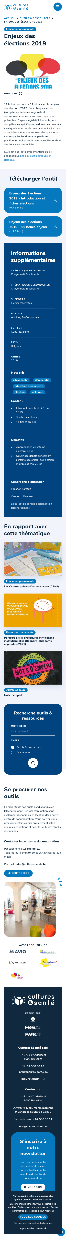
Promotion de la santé (20, 632)
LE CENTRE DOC (18, 873)
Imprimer (10, 94)
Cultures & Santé (33, 999)
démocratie (42, 380)
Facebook (44, 1079)
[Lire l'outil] (33, 559)
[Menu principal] (57, 7)
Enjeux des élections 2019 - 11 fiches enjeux (28, 227)
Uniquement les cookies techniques (33, 1223)
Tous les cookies (33, 1217)
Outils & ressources (35, 18)
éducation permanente (29, 386)
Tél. (33, 1066)
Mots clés (18, 726)
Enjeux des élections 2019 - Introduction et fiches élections (27, 200)
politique (37, 392)
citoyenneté (20, 380)
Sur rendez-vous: (33, 1119)
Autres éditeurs (16, 690)
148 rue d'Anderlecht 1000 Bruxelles (33, 1057)
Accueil (9, 18)
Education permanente (20, 29)
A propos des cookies (31, 1228)
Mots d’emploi (13, 695)
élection (20, 392)
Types (15, 740)
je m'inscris (33, 1187)
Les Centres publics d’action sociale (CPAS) (31, 586)
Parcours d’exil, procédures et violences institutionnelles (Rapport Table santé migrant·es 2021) (29, 641)
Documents (24, 752)
